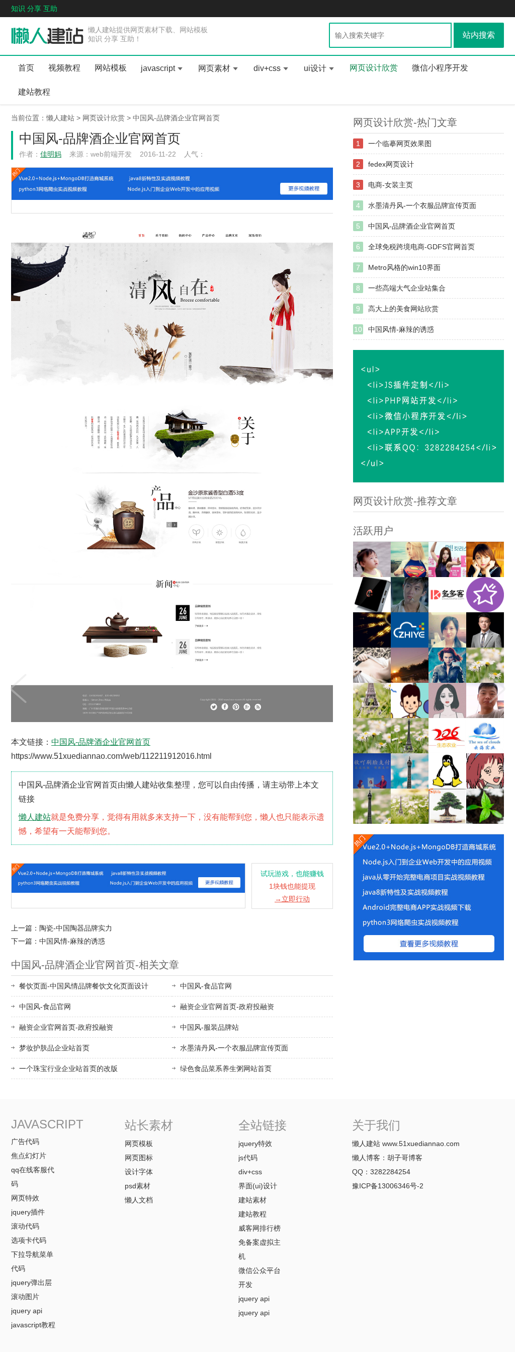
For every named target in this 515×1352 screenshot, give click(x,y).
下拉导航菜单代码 (32, 1261)
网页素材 (214, 68)
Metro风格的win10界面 (404, 267)
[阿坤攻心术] (485, 630)
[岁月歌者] (447, 559)
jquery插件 (28, 1212)
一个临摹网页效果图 (400, 143)
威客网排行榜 (259, 1228)
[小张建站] (485, 806)
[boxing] (372, 806)
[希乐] (409, 700)
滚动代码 (25, 1226)
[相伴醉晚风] (485, 559)
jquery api (26, 1311)
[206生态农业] (447, 735)
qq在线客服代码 (32, 1177)
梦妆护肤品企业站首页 (54, 1048)
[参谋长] (372, 665)
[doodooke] (447, 594)
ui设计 (315, 68)
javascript (158, 68)
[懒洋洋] (447, 665)
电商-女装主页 (390, 185)
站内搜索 (479, 35)
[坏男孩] (409, 594)
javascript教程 (33, 1325)
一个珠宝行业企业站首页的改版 (68, 1068)
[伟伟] (372, 700)
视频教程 (64, 67)
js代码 (248, 1158)
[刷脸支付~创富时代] (409, 806)
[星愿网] (485, 594)
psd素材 (137, 1186)
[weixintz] (485, 665)
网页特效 (25, 1198)
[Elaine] (372, 735)
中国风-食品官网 (206, 986)
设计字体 (139, 1172)
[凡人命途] (372, 630)
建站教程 (34, 92)
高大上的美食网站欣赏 (403, 309)
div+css (267, 68)
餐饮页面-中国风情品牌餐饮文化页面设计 (83, 986)
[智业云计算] (409, 630)
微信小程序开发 (440, 67)
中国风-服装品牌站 (209, 1027)
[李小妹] (485, 771)
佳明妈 (50, 154)
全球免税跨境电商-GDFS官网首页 (421, 247)
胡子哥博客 (404, 1158)
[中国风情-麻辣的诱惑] (497, 685)
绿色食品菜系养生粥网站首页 (226, 1068)
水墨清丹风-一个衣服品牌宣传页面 (234, 1048)
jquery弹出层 (31, 1282)
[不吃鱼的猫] (409, 559)
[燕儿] (447, 630)
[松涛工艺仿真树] (447, 806)
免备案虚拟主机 (259, 1249)
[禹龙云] (372, 594)
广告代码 (25, 1141)
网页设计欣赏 (374, 67)
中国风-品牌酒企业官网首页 (176, 118)
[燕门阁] (447, 771)
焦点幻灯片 (28, 1156)
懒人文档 (139, 1200)
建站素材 (252, 1200)
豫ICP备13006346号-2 (387, 1186)
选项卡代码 (28, 1240)
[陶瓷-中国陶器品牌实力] (17, 685)
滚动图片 (25, 1297)
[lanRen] (409, 735)
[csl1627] (409, 771)
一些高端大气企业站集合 (407, 288)
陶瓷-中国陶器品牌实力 (75, 928)
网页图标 (139, 1158)
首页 (26, 67)
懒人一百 (47, 36)
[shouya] (372, 771)
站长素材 (149, 1125)
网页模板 (139, 1144)
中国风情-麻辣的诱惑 (72, 941)
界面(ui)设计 (257, 1186)
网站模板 (111, 67)
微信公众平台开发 (259, 1277)
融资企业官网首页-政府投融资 (227, 1007)
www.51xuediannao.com (421, 1144)
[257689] (485, 735)
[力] (409, 665)
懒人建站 (60, 118)
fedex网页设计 (391, 164)
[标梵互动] (447, 700)
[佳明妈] (372, 559)
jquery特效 (255, 1144)
